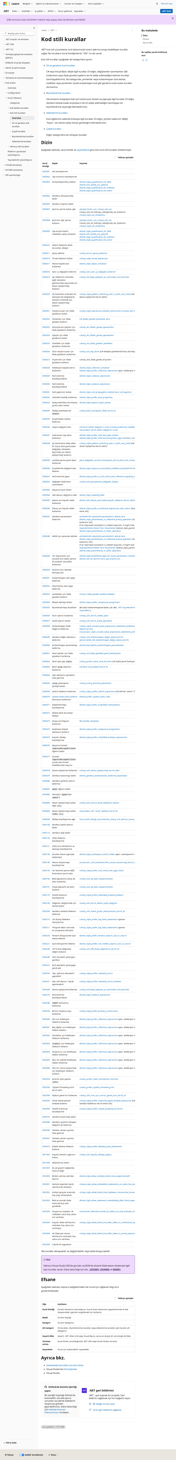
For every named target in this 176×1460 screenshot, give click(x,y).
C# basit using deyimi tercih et (93, 666)
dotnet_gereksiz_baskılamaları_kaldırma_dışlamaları (103, 775)
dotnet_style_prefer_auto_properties (96, 397)
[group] (88, 704)
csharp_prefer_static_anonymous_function (98, 1079)
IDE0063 (46, 666)
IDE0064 (46, 675)
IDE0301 (46, 1027)
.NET (52, 30)
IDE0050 (46, 569)
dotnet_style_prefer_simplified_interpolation (99, 704)
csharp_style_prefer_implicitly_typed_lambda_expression (105, 1100)
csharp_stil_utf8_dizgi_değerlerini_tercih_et (99, 949)
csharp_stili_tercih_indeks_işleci (93, 615)
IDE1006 (46, 1162)
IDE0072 (46, 713)
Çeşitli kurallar (53, 128)
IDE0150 (46, 870)
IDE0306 (46, 1068)
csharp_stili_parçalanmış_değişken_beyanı (98, 481)
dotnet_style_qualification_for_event (95, 190)
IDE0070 (46, 696)
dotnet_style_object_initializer (93, 263)
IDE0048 (46, 536)
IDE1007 (46, 1168)
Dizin (145, 35)
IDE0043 (46, 489)
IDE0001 (46, 171)
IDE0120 (46, 838)
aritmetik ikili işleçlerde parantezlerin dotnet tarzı (102, 516)
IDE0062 (46, 661)
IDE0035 (46, 419)
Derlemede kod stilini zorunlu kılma (64, 1365)
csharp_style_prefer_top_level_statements (98, 919)
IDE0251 (46, 981)
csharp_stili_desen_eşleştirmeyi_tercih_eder (99, 770)
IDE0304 (46, 1051)
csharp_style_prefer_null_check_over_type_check (101, 870)
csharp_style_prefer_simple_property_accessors (101, 1108)
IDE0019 (46, 277)
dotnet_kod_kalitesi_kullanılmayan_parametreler (101, 645)
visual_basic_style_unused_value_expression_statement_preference (110, 631)
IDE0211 (46, 927)
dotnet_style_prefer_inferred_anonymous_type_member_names (108, 438)
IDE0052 (46, 586)
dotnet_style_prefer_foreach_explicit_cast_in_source (103, 935)
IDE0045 (46, 500)
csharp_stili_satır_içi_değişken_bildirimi (97, 271)
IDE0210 (46, 919)
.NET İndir (166, 11)
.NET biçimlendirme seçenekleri (132, 607)
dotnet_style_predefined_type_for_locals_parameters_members (108, 556)
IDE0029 (46, 375)
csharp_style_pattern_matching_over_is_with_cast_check (105, 294)
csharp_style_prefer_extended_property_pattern (101, 895)
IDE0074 (46, 729)
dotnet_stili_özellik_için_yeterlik (93, 184)
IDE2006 (46, 1233)
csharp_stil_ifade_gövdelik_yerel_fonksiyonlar (100, 653)
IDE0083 (46, 802)
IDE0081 (46, 789)
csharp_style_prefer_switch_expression (97, 691)
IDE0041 (46, 476)
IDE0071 (46, 704)
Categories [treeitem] (15, 103)
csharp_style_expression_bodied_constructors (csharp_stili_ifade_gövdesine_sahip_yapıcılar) (121, 311)
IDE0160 (46, 878)
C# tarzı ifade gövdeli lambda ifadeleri (97, 594)
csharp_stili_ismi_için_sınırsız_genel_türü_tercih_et (102, 1095)
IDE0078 (46, 770)
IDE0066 (46, 691)
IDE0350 (46, 1100)
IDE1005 (46, 1154)
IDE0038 (46, 443)
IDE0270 (46, 994)
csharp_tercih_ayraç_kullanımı (93, 253)
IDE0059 (46, 637)
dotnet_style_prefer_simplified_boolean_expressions (103, 737)
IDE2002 (46, 1192)
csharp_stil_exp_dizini (89, 351)
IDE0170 (46, 895)
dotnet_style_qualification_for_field (95, 182)
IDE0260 (46, 989)
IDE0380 (46, 1122)
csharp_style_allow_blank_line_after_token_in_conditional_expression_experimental (117, 1222)
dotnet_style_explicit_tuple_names (95, 402)
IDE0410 (46, 1146)
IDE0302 (46, 1035)
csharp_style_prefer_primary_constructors (98, 1011)
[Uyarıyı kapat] (172, 18)
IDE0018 (46, 271)
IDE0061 (46, 653)
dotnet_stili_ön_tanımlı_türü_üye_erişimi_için (99, 558)
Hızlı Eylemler (70, 1369)
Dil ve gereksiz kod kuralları (60, 65)
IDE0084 (46, 811)
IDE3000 (46, 1244)
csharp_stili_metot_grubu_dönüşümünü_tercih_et (102, 911)
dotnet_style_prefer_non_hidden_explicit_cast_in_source (105, 943)
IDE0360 (46, 1108)
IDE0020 (46, 294)
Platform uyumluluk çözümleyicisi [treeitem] (17, 153)
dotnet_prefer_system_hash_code (94, 696)
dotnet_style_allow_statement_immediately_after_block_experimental (111, 1200)
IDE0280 (46, 1003)
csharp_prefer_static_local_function (95, 661)
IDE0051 (46, 578)
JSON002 (104, 1269)
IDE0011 (46, 253)
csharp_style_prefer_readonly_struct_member (100, 981)
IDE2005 (46, 1222)
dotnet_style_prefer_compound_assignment (99, 602)
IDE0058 (46, 626)
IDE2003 (46, 1200)
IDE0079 (46, 775)
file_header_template (89, 721)
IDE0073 (46, 721)
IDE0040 (46, 468)
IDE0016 (46, 258)
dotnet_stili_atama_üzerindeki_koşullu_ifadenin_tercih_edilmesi (108, 500)
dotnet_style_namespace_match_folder (97, 854)
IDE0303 (46, 1043)
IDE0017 (46, 263)
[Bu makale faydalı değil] (146, 60)
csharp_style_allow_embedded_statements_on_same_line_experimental (112, 1184)
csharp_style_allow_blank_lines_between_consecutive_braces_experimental (113, 1192)
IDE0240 (46, 957)
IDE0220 (46, 935)
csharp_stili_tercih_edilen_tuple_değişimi (98, 903)
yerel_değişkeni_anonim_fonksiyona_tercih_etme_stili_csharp (107, 460)
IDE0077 (46, 756)
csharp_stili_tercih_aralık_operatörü (95, 620)
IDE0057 (46, 620)
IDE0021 (46, 311)
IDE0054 (46, 602)
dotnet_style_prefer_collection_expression (98, 370)
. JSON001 (94, 1269)
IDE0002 (46, 176)
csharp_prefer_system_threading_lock (96, 1087)
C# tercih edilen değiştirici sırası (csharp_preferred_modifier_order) (110, 427)
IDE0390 (46, 1130)
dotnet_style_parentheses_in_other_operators (100, 531)
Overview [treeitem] (12, 88)
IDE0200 (46, 911)
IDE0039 (46, 460)
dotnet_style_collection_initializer (94, 367)
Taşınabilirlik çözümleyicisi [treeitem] (20, 160)
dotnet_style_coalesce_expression (94, 375)
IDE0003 (46, 182)
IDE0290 (46, 1011)
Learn (44, 30)
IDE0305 (46, 1060)
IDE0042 (46, 481)
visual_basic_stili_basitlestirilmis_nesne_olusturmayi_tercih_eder (109, 862)
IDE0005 (46, 204)
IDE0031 (46, 392)
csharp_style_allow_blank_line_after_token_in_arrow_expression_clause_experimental (118, 1233)
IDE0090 (46, 819)
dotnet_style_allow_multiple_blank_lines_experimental (104, 1176)
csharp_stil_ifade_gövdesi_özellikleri (95, 343)
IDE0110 (46, 832)
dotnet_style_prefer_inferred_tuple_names (98, 435)
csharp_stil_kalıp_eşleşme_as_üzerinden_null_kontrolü (104, 277)
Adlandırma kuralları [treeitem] (21, 141)
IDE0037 (46, 435)
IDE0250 (46, 973)
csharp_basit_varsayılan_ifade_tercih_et (97, 410)
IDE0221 (46, 943)
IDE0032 (46, 397)
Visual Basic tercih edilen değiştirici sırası (98, 430)
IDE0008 (46, 220)
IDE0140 (46, 862)
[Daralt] (34, 28)
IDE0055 (46, 607)
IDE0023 (46, 327)
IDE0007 (46, 209)
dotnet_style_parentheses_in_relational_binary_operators (105, 519)
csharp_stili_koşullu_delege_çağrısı (95, 1154)
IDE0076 (46, 745)
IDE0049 (46, 556)
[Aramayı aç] (157, 3)
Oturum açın (167, 3)
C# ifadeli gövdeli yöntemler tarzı (94, 319)
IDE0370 (46, 1117)
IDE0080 (46, 781)
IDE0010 (46, 245)
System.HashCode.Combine (64, 696)
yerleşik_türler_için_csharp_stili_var (95, 209)
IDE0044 (46, 495)
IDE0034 (46, 410)
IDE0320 (46, 1079)
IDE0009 (46, 231)
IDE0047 (46, 516)
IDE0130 (46, 854)
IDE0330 (46, 1087)
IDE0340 (46, 1095)
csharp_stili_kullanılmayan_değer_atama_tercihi (101, 637)
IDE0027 (46, 359)
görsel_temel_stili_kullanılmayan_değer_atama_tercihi (104, 640)
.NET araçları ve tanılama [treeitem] (17, 39)
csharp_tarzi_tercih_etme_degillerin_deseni (99, 802)
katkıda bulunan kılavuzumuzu (55, 1411)
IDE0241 (46, 965)
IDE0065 (46, 683)
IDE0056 (46, 615)
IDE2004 (46, 1211)
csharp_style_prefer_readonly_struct (96, 973)
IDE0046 (46, 508)
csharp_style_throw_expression (93, 258)
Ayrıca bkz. (148, 42)
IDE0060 (46, 645)
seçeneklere (83, 149)
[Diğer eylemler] (132, 30)
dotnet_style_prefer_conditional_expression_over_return (105, 508)
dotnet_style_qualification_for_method (96, 187)
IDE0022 (46, 319)
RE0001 (117, 1269)
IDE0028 (46, 367)
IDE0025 (46, 343)
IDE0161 (46, 887)
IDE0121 (46, 846)
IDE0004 (46, 195)
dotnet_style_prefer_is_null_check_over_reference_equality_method (110, 476)
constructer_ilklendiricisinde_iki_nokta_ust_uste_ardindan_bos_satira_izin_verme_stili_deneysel (122, 1211)
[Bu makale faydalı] (143, 60)
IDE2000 (46, 1176)
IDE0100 (46, 824)
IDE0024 (46, 335)
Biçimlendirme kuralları (58, 93)
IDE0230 (46, 949)
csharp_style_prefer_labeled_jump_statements (100, 1146)
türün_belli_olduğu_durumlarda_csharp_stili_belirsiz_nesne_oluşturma (112, 819)
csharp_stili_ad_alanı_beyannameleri (96, 878)
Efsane (146, 39)
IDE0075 (46, 737)
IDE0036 (46, 427)
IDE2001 (46, 1184)
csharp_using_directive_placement (95, 683)
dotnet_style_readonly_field (91, 495)
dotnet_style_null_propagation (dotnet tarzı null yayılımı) (105, 392)
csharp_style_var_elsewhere (92, 215)
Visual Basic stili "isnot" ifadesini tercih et (98, 811)
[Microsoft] (5, 4)
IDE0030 (46, 384)
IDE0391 (46, 1138)
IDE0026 (46, 351)
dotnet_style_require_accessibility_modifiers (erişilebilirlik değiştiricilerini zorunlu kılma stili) (121, 468)
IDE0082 (46, 794)
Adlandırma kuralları (57, 112)
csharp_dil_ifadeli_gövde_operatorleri (96, 327)
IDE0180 (46, 903)
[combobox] (18, 33)
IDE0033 (46, 402)
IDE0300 (46, 1019)
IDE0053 (46, 594)
